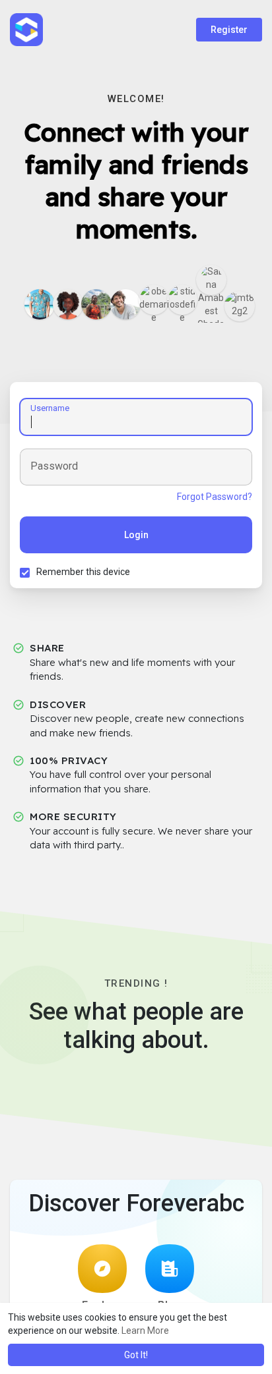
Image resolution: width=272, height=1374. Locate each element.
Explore (102, 1304)
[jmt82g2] (239, 306)
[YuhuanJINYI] (125, 304)
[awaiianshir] (39, 304)
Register (229, 29)
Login (136, 535)
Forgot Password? (214, 496)
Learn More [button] (145, 1330)
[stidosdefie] (182, 300)
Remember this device (83, 571)
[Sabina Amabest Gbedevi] (211, 280)
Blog (170, 1304)
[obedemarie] (154, 300)
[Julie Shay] (96, 304)
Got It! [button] (136, 1355)
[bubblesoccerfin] (68, 304)
